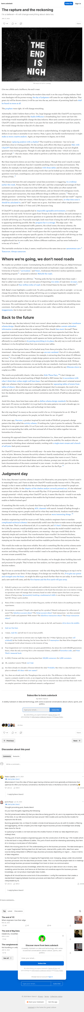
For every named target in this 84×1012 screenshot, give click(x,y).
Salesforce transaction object (51, 615)
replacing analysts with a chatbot (25, 141)
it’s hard (57, 525)
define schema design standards (53, 401)
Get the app (52, 1002)
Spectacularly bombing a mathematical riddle (39, 595)
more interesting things (61, 514)
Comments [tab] (7, 756)
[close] (63, 936)
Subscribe (68, 3)
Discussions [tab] (18, 911)
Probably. (51, 668)
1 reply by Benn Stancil (15, 794)
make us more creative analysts (14, 136)
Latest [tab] (10, 911)
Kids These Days (50, 375)
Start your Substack (36, 1002)
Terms (46, 996)
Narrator (18, 420)
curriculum (25, 270)
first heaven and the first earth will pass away (48, 579)
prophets (9, 108)
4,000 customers (65, 658)
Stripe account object (44, 613)
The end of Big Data (11, 931)
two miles (55, 281)
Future (37, 270)
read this (14, 633)
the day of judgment (41, 97)
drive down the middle (70, 623)
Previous (10, 741)
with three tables (49, 167)
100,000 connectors (49, 658)
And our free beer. (11, 628)
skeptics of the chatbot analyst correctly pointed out (46, 488)
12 (72, 514)
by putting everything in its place (40, 341)
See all (6, 958)
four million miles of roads (29, 284)
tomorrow (22, 251)
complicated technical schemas (14, 522)
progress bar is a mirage (45, 222)
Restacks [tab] (16, 756)
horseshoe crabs (66, 650)
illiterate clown (73, 367)
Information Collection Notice (41, 971)
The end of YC (8, 917)
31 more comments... (7, 900)
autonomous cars (73, 248)
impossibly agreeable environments (51, 210)
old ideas (20, 670)
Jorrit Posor (9, 802)
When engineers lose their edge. (14, 920)
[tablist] (11, 756)
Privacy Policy (58, 971)
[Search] (80, 911)
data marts (60, 329)
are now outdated (51, 352)
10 (59, 374)
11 (63, 465)
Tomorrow (6, 251)
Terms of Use (52, 968)
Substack (31, 1007)
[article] (42, 921)
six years (73, 281)
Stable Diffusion (37, 116)
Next (75, 741)
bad (32, 663)
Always (14, 251)
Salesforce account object (22, 613)
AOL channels (40, 508)
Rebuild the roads (45, 273)
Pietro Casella (10, 776)
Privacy (40, 996)
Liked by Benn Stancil (13, 779)
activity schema (30, 423)
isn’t (28, 663)
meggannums (7, 310)
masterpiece (54, 640)
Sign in (78, 3)
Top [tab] (4, 911)
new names (32, 670)
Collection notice (56, 996)
